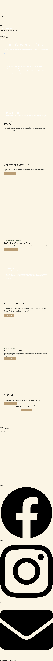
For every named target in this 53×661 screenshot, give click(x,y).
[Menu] (1, 1)
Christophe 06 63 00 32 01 (5, 16)
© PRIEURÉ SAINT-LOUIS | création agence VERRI (9, 660)
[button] (3, 21)
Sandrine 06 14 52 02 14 (4, 19)
